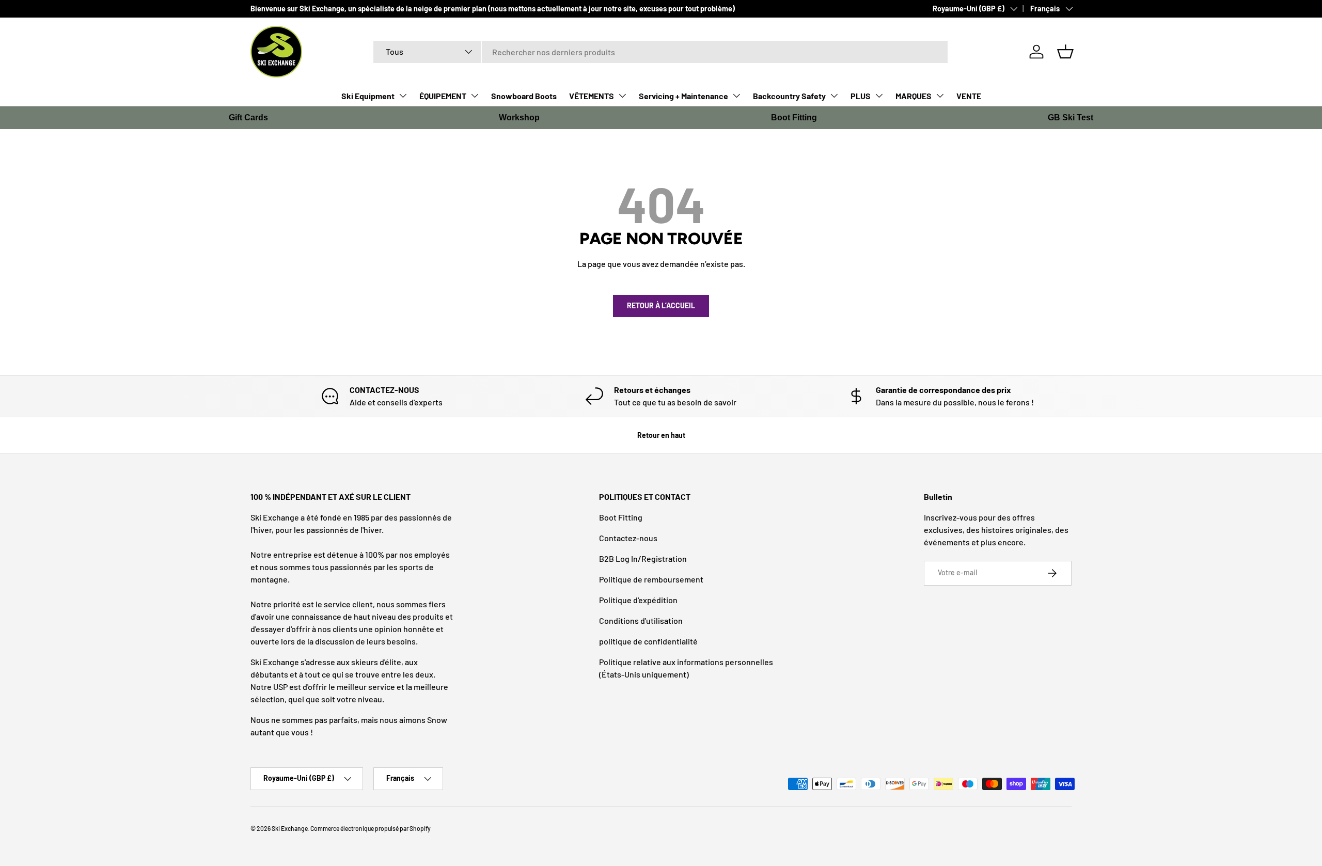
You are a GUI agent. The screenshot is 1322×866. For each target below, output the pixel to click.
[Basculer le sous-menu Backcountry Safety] (834, 95)
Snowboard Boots (524, 96)
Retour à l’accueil (661, 305)
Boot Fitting (794, 117)
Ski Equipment (368, 96)
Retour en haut (661, 435)
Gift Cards (248, 117)
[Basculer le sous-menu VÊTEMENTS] (622, 95)
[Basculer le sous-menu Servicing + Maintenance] (736, 95)
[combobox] (660, 52)
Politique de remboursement (651, 579)
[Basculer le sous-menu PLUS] (879, 95)
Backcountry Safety (789, 96)
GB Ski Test (1070, 117)
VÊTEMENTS (591, 96)
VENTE (968, 96)
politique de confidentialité (648, 641)
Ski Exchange (290, 828)
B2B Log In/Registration (643, 558)
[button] (1065, 51)
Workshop (519, 117)
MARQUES (913, 96)
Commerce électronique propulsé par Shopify (370, 828)
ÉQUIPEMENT (442, 96)
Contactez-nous (628, 538)
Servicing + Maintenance (683, 96)
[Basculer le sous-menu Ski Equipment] (403, 95)
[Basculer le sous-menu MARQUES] (940, 95)
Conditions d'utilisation (641, 620)
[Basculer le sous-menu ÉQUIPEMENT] (474, 95)
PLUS (861, 96)
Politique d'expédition (638, 600)
